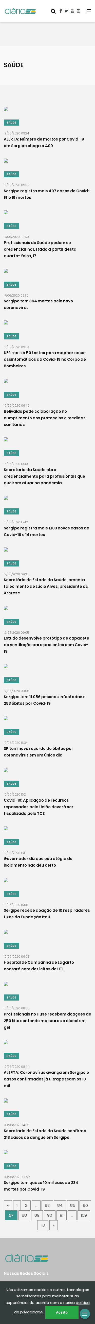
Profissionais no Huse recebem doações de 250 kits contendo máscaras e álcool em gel (47, 1020)
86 (85, 1205)
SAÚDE (11, 122)
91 (61, 1215)
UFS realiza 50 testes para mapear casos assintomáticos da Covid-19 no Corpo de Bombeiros (45, 359)
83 (47, 1205)
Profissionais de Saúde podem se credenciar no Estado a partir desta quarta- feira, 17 (40, 249)
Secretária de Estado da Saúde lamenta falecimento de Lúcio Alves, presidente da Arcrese (46, 586)
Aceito (62, 1312)
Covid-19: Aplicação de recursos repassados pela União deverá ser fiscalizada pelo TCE (38, 807)
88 (24, 1215)
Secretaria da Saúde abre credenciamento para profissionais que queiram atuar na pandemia (44, 476)
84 (60, 1205)
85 (72, 1205)
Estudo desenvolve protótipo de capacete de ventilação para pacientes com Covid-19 (46, 645)
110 (43, 1225)
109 (84, 1215)
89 (37, 1215)
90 (49, 1215)
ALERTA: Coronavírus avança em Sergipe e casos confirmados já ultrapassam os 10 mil (46, 1079)
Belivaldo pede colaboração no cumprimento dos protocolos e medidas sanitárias (45, 418)
